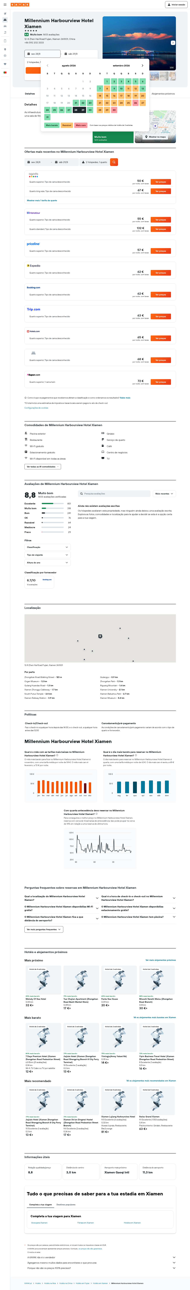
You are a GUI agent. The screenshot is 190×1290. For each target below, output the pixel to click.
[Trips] (5, 64)
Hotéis (38, 1283)
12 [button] (62, 95)
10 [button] (47, 95)
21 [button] (76, 102)
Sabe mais (125, 397)
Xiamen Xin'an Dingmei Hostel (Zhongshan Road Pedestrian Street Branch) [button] (81, 1122)
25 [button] (54, 109)
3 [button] (47, 88)
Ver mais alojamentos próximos (161, 960)
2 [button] (90, 81)
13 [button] (69, 95)
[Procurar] (5, 20)
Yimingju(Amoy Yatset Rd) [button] (114, 1056)
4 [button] (54, 88)
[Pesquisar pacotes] (5, 32)
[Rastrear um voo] (5, 56)
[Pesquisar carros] (5, 26)
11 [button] (54, 95)
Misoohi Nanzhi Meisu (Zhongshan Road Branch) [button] (156, 1000)
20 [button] (68, 102)
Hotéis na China (65, 1283)
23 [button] (90, 102)
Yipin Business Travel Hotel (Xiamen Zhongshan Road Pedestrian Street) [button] (156, 1058)
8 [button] (83, 88)
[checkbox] (39, 582)
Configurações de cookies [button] (36, 407)
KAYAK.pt (28, 1283)
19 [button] (62, 102)
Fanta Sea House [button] (109, 999)
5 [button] (61, 88)
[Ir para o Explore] (5, 49)
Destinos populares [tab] (66, 1204)
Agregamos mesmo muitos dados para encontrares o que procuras (61, 1262)
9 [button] (90, 88)
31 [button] (47, 117)
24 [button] (47, 109)
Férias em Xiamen (85, 1222)
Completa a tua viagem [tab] (40, 1204)
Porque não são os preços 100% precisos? (49, 1268)
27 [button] (69, 109)
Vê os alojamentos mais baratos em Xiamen (155, 1017)
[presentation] (57, 755)
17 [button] (47, 102)
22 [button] (83, 102)
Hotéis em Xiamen (132, 1222)
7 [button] (75, 88)
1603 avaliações (51, 34)
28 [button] (76, 109)
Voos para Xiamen (39, 1222)
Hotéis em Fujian (83, 1283)
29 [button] (83, 109)
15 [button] (83, 95)
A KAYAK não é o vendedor (41, 1257)
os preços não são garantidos (90, 1249)
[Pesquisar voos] (5, 14)
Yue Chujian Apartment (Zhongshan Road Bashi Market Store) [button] (81, 1000)
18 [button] (54, 102)
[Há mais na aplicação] (5, 41)
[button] (5, 4)
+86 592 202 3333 (34, 42)
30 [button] (90, 109)
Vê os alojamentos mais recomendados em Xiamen (151, 1080)
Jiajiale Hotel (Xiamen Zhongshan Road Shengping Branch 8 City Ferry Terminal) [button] (81, 1059)
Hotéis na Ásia (50, 1283)
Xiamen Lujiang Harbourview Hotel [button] (118, 1116)
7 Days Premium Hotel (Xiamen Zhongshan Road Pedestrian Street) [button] (43, 1058)
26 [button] (61, 109)
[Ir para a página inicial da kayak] (20, 4)
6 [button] (68, 88)
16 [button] (90, 95)
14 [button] (76, 95)
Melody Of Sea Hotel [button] (36, 999)
